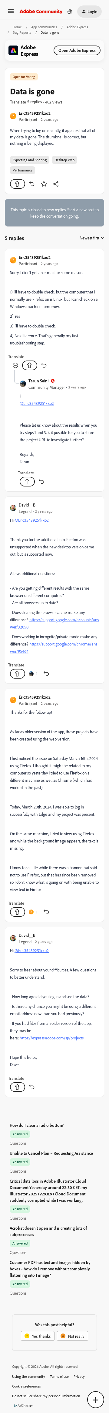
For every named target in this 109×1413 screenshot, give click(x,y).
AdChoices (25, 1405)
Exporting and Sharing (30, 160)
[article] (54, 312)
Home (17, 27)
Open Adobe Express (77, 50)
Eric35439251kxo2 (35, 113)
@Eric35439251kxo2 (37, 403)
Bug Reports (22, 32)
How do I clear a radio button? (37, 1125)
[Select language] (70, 11)
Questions (18, 1143)
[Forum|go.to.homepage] (41, 11)
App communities (44, 27)
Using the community (28, 1376)
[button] (11, 13)
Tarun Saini (38, 380)
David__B (27, 504)
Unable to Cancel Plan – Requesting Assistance (51, 1153)
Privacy (79, 1376)
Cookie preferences (26, 1386)
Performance (22, 170)
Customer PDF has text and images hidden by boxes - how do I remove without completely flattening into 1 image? (50, 1269)
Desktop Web (64, 160)
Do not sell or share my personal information (46, 1396)
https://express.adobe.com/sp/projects (52, 1037)
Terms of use (59, 1376)
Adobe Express (77, 27)
